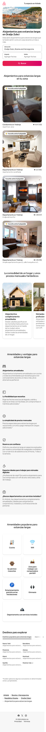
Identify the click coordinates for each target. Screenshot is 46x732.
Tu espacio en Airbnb (32, 3)
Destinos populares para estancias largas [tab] (17, 637)
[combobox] (22, 49)
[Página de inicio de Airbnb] (4, 3)
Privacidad (18, 721)
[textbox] (12, 56)
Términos (27, 721)
